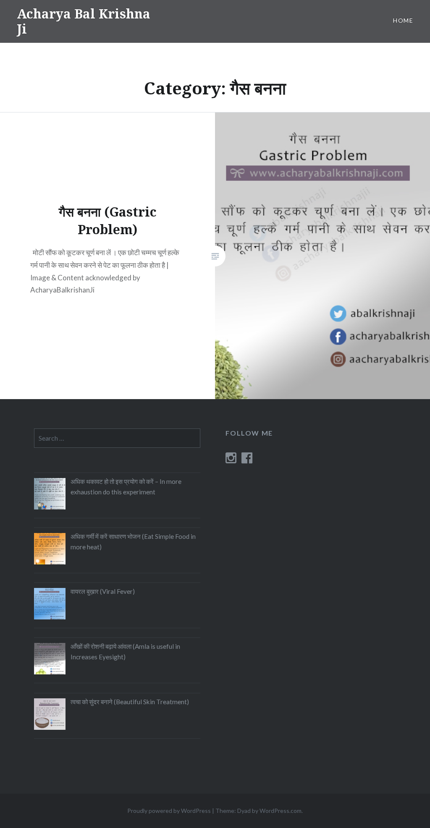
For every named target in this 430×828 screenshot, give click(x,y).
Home (403, 20)
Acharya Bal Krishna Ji (83, 21)
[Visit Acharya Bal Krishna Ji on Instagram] (230, 460)
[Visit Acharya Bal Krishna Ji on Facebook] (246, 460)
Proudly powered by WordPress (169, 810)
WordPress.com (281, 810)
